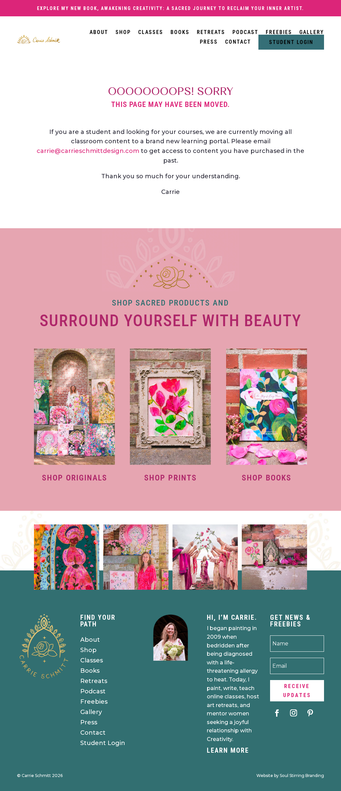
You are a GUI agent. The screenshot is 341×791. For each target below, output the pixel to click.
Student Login (291, 42)
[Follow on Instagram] (294, 713)
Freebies (279, 32)
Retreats (211, 32)
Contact (238, 42)
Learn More (228, 750)
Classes (150, 32)
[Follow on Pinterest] (310, 713)
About (99, 32)
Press (209, 42)
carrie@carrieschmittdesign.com (88, 151)
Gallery (311, 32)
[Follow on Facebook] (277, 713)
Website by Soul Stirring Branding (290, 775)
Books (179, 32)
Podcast (245, 32)
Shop (123, 32)
